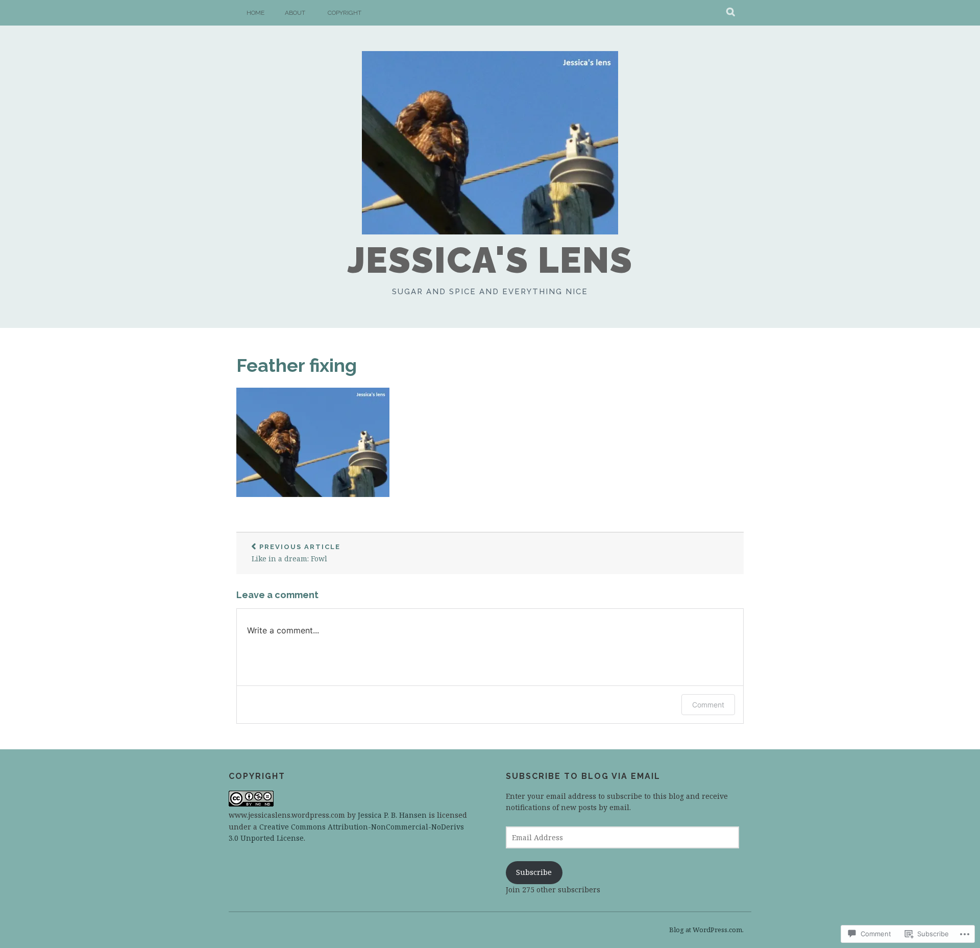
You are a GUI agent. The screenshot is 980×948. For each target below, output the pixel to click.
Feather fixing (296, 365)
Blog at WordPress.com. (706, 929)
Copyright (344, 12)
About (295, 12)
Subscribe (534, 872)
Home (255, 12)
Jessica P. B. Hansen (392, 815)
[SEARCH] (731, 13)
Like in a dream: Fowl (296, 553)
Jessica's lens (490, 260)
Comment (708, 704)
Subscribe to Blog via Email (583, 776)
